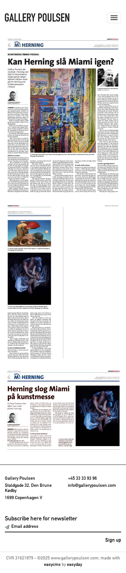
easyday (74, 565)
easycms (52, 565)
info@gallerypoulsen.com (92, 486)
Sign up (113, 540)
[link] (63, 115)
